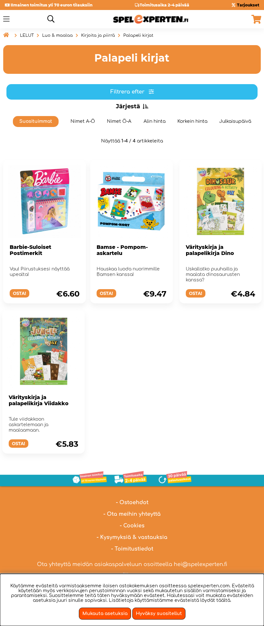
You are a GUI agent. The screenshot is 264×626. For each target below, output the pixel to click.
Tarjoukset (248, 5)
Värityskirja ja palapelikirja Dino (210, 250)
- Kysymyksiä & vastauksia (132, 537)
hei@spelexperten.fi (200, 564)
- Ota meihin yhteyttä (132, 514)
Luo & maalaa (57, 35)
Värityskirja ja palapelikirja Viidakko (39, 400)
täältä (223, 600)
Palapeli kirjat (138, 35)
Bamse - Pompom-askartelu (122, 250)
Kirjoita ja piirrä (98, 35)
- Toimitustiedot (132, 549)
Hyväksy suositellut (159, 613)
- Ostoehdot (132, 502)
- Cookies (132, 526)
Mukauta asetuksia (104, 613)
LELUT (27, 35)
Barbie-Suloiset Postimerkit (30, 250)
